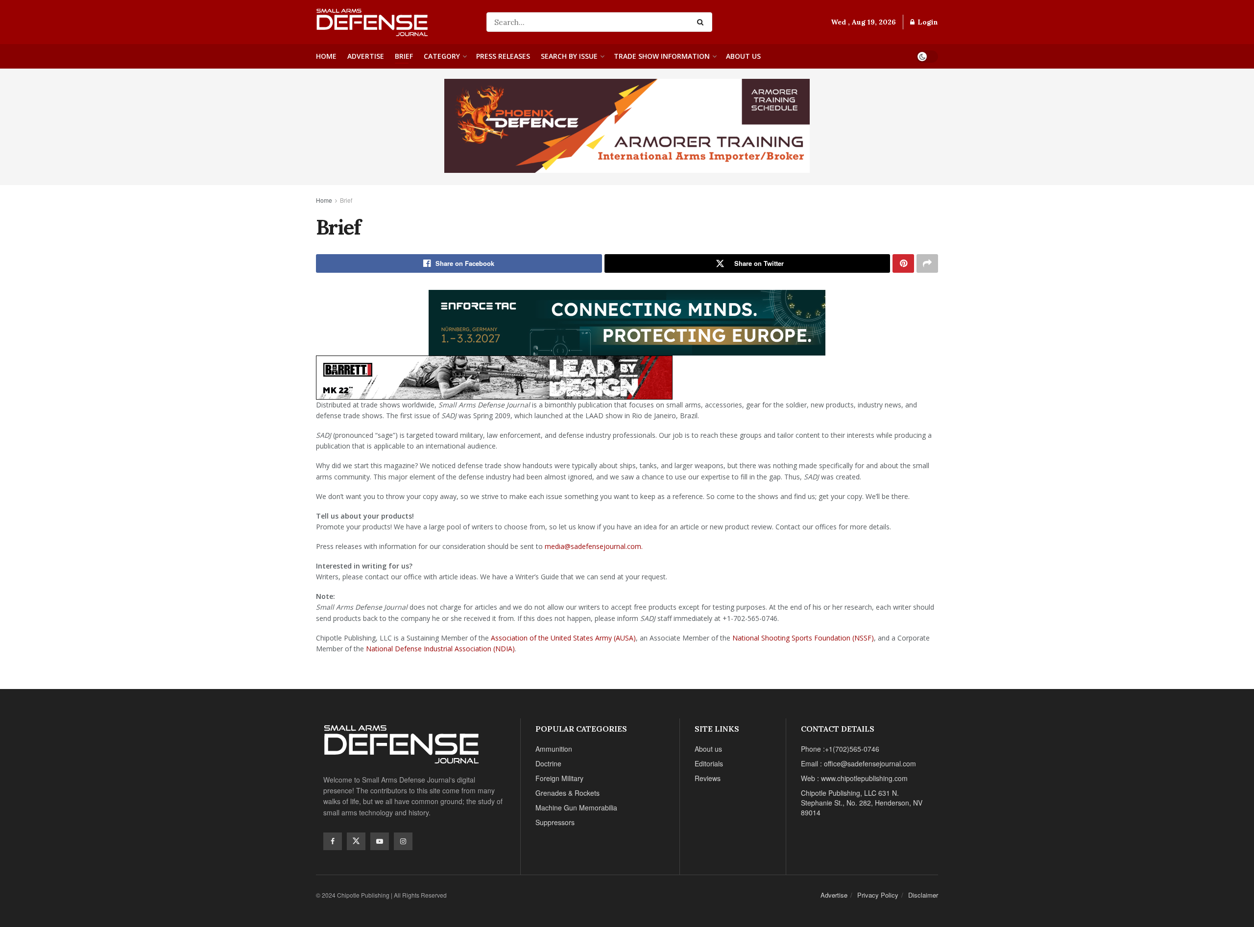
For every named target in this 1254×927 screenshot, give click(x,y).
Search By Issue (569, 56)
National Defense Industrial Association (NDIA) (440, 648)
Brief (404, 56)
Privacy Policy (877, 895)
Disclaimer (923, 895)
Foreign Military (559, 778)
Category (442, 56)
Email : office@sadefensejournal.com (858, 763)
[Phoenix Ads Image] (627, 125)
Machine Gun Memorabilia (576, 807)
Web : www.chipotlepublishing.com (854, 778)
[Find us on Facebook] (332, 841)
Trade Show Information (662, 56)
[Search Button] (702, 22)
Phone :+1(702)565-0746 (840, 749)
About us (743, 56)
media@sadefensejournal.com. (594, 546)
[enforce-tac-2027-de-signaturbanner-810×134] (627, 321)
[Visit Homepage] (394, 22)
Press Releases (503, 56)
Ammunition (553, 749)
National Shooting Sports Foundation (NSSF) (803, 637)
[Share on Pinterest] (903, 263)
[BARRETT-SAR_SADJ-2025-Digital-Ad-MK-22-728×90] (494, 376)
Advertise (365, 56)
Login (927, 22)
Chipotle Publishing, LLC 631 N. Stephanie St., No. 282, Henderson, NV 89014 (861, 802)
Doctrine (548, 763)
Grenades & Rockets (567, 793)
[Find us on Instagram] (403, 841)
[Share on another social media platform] (927, 263)
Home (326, 56)
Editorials (709, 763)
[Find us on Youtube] (379, 841)
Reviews (708, 778)
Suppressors (555, 822)
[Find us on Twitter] (356, 841)
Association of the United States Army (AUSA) (563, 637)
